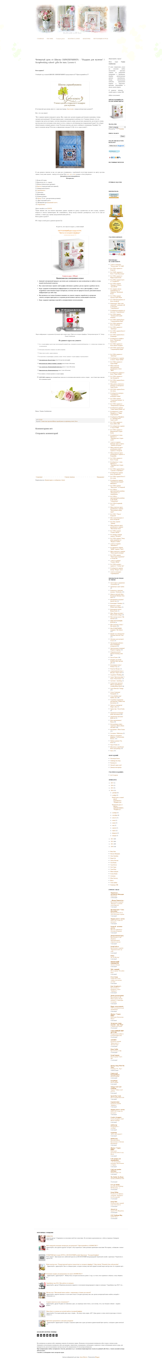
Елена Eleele (113, 874)
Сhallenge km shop (115, 761)
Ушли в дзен (114, 896)
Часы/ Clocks (113, 745)
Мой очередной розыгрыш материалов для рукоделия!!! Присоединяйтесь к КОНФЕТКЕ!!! (72, 1245)
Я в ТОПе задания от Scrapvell (116, 269)
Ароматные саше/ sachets (117, 586)
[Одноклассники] (116, 157)
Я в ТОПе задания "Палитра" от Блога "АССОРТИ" (115, 285)
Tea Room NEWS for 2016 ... (117, 1179)
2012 (112, 841)
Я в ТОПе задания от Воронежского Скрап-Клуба (116, 431)
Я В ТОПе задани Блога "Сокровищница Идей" (117, 348)
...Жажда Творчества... (117, 900)
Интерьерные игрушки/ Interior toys (117, 600)
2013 (112, 839)
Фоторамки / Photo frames (117, 729)
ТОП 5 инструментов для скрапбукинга (117, 1008)
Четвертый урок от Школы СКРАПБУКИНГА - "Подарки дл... (118, 807)
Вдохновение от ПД (116, 1051)
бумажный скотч (52, 202)
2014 (112, 790)
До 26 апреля (114, 775)
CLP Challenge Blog (116, 1215)
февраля (114, 833)
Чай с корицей (115, 969)
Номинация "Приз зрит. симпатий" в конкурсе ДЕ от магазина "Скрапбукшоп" (117, 306)
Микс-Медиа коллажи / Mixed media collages (116, 614)
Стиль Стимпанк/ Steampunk (115, 693)
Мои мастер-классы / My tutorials (117, 617)
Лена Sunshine (114, 856)
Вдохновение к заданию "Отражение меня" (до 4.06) (117, 949)
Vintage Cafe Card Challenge (116, 1087)
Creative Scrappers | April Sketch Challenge (117, 1119)
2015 (112, 788)
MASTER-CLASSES (74, 38)
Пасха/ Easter (114, 657)
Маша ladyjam (114, 871)
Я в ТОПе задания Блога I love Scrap (117, 331)
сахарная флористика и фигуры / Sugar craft (116, 671)
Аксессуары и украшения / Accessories (117, 583)
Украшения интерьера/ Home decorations (116, 713)
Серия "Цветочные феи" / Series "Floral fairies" (117, 677)
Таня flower (113, 865)
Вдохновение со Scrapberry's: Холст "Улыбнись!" (115, 989)
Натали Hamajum (115, 854)
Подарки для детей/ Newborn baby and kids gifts (116, 661)
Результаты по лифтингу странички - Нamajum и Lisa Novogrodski (117, 1195)
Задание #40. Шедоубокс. (117, 1211)
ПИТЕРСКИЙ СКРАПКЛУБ (115, 962)
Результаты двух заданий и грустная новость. (117, 1204)
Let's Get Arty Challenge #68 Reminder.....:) (117, 1187)
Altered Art (114, 1209)
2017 (112, 783)
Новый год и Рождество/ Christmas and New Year (117, 634)
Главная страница (70, 477)
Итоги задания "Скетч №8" (116, 1057)
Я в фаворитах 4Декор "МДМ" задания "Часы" (117, 548)
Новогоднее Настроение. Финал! (117, 1017)
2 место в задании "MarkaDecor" (115, 544)
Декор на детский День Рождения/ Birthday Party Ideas (117, 595)
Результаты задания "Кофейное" (116, 1104)
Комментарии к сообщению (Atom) (55, 480)
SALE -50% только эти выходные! (117, 921)
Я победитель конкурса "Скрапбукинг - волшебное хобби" (116, 394)
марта (114, 830)
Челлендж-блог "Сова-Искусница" (117, 910)
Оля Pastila (113, 862)
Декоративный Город (117, 936)
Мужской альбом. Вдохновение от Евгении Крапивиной (117, 1141)
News (76, 421)
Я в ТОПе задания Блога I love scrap (117, 477)
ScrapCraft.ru (115, 946)
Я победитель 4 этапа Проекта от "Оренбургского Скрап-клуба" (117, 437)
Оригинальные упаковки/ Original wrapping (117, 649)
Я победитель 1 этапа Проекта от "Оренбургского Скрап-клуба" (117, 464)
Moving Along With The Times (117, 1066)
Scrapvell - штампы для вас (116, 927)
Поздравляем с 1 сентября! (115, 1127)
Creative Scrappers (116, 1117)
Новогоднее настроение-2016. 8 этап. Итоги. (117, 1152)
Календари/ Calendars (116, 603)
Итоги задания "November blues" (117, 971)
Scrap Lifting (114, 1192)
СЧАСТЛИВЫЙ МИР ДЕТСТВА (117, 1031)
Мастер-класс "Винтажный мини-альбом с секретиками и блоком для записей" (68, 1292)
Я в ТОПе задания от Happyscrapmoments (116, 276)
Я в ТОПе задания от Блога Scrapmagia (116, 324)
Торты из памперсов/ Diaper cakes (116, 706)
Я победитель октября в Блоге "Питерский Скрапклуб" (117, 340)
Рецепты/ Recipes (115, 669)
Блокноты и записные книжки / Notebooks (116, 591)
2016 (112, 785)
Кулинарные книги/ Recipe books (115, 610)
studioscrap (114, 1125)
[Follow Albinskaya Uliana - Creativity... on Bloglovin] (117, 146)
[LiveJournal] (120, 157)
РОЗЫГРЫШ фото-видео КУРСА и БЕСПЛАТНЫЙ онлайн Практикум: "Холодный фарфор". (72, 1255)
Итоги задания (114, 1082)
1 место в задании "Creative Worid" (115, 561)
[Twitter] (114, 157)
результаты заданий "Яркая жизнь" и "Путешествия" (116, 1043)
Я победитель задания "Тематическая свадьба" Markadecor (117, 481)
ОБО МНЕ (50, 38)
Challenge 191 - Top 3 (116, 1069)
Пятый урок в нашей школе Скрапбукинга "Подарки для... (118, 800)
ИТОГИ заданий (115, 1076)
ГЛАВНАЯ (40, 38)
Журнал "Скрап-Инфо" (116, 1014)
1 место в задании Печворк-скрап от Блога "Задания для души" (117, 443)
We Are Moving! (115, 957)
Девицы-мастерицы (115, 767)
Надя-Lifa (113, 858)
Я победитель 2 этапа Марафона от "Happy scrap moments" (116, 413)
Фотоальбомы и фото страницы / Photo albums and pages (117, 725)
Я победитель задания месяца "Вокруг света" (116, 569)
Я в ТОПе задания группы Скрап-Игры (116, 296)
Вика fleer (113, 851)
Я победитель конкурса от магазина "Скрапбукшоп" (117, 311)
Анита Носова (114, 860)
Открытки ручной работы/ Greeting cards (116, 652)
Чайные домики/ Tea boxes (116, 741)
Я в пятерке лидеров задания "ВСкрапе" (116, 535)
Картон (39, 186)
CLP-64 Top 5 (114, 1217)
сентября (115, 815)
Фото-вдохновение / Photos (116, 721)
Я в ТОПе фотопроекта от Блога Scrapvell (117, 300)
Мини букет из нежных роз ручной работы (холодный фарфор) (64, 1311)
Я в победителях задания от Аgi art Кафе (117, 426)
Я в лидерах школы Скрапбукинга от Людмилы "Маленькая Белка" (116, 291)
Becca (111, 880)
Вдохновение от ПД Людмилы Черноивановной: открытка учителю (116, 939)
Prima (112, 956)
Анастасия (70, 109)
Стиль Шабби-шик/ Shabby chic (115, 696)
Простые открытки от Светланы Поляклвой (116, 930)
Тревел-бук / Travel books (117, 709)
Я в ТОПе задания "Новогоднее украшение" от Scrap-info (117, 556)
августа (114, 818)
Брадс (39, 198)
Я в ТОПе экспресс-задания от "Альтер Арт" (117, 565)
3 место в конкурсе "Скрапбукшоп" (115, 572)
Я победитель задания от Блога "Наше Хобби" (117, 373)
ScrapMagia (114, 1081)
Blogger (97, 1357)
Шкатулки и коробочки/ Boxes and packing (117, 747)
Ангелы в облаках (115, 965)
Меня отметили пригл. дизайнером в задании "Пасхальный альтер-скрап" (116, 509)
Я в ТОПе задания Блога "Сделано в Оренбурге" (117, 469)
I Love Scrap (114, 977)
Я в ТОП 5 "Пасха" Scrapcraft (115, 515)
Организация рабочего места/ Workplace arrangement (116, 644)
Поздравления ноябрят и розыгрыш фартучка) (117, 1034)
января (114, 835)
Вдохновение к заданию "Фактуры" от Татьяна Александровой (117, 903)
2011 (112, 844)
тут (68, 174)
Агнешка (112, 876)
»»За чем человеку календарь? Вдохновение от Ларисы (117, 1163)
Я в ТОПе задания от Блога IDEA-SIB (116, 423)
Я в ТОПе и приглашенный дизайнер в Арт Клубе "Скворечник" (117, 498)
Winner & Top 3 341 (116, 1172)
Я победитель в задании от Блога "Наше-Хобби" (117, 358)
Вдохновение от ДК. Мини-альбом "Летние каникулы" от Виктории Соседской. (117, 999)
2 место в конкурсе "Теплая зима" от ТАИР (117, 265)
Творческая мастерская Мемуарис (117, 893)
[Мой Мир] (118, 157)
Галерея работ (60, 38)
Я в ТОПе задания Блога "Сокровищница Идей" (117, 320)
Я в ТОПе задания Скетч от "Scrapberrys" (117, 280)
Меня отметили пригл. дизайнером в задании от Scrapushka (117, 454)
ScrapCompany (115, 1055)
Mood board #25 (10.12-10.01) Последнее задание (117, 913)
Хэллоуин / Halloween (116, 733)
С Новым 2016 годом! (116, 1026)
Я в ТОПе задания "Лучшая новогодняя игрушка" (116, 315)
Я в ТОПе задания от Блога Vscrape (116, 459)
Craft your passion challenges (116, 1170)
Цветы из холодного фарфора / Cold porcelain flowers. (117, 737)
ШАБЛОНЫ (86, 38)
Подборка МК (114, 885)
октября (114, 813)
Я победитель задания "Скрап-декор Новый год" (117, 408)
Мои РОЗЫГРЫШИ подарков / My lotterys (116, 629)
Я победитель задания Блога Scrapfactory (116, 473)
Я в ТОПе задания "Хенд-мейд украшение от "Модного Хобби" (117, 539)
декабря (114, 793)
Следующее (39, 477)
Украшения (41, 204)
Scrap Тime (114, 1202)
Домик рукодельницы (117, 995)
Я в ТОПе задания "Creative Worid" (115, 531)
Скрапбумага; (41, 190)
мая (113, 825)
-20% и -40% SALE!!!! (116, 1134)
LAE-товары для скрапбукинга (116, 1159)
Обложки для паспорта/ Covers (117, 640)
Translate (121, 129)
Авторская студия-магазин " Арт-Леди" (117, 1024)
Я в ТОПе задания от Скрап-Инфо (116, 362)
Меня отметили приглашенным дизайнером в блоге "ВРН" (116, 368)
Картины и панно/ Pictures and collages (115, 606)
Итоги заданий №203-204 (117, 1097)
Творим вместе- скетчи (117, 919)
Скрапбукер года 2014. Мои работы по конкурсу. (60, 1283)
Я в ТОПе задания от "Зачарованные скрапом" (117, 404)
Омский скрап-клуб (116, 765)
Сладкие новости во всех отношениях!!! (57, 1302)
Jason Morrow (83, 1357)
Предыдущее (100, 477)
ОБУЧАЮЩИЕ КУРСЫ (100, 38)
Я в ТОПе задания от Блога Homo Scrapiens (116, 344)
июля (114, 820)
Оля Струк (113, 867)
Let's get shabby (115, 1185)
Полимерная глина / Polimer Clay (116, 665)
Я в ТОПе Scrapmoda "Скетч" (116, 504)
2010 (112, 846)
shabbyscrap (114, 1139)
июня (114, 823)
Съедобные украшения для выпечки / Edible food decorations (117, 701)
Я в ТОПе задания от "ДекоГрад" (116, 328)
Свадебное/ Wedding (116, 675)
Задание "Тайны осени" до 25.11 (117, 1090)
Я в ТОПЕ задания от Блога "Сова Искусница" (117, 273)
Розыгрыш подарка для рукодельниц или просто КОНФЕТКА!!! (64, 1274)
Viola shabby (113, 882)
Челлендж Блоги (115, 758)
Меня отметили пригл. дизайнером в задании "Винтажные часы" (116, 526)
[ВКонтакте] (112, 157)
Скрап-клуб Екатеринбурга (115, 1074)
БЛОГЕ (49, 208)
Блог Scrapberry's (116, 986)
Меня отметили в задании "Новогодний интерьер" (117, 552)
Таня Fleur (113, 869)
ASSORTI (113, 1040)
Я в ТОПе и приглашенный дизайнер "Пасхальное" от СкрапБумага (117, 492)
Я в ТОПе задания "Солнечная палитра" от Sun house (117, 400)
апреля (114, 828)
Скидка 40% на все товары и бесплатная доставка (116, 980)
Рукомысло (113, 763)
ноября (114, 795)
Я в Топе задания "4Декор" (115, 522)
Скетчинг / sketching (116, 681)
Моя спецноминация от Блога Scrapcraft (117, 518)
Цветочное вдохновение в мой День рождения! (59, 1321)
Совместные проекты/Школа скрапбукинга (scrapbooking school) (57, 421)
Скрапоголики (115, 1102)
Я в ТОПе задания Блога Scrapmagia (117, 335)
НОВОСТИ (49, 1236)
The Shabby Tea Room (117, 1177)
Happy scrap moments (117, 1006)
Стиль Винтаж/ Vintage (116, 688)
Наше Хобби (114, 1049)
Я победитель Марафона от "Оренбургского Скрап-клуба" (117, 418)
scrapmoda (114, 1133)
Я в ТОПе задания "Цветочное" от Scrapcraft (117, 486)
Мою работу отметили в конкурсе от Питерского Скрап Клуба (117, 385)
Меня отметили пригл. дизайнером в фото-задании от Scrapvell (116, 448)
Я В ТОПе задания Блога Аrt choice (117, 390)
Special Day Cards (116, 1096)
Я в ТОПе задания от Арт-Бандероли (116, 377)
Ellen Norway (114, 878)
